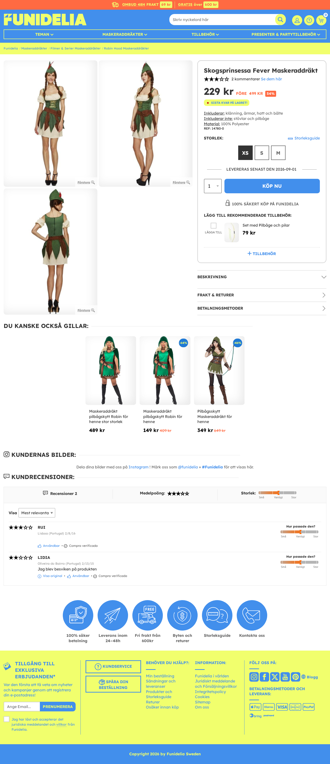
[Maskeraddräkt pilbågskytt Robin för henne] (165, 370)
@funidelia (188, 467)
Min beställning (160, 676)
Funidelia (11, 48)
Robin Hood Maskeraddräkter (126, 48)
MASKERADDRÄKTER (122, 34)
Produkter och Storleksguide (159, 694)
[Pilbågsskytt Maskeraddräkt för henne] (219, 370)
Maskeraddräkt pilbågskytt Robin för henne (162, 416)
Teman (42, 34)
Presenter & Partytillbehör (283, 34)
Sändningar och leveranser (161, 684)
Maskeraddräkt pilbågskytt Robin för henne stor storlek (108, 416)
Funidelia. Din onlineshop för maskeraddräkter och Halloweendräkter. (45, 19)
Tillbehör (203, 34)
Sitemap (202, 702)
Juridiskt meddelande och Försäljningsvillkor (216, 684)
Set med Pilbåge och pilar (266, 225)
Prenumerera (58, 706)
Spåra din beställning (113, 684)
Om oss (202, 707)
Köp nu (272, 186)
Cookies (202, 696)
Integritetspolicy (210, 691)
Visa (13, 512)
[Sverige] (254, 677)
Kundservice (116, 666)
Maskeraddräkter (34, 48)
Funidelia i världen (212, 676)
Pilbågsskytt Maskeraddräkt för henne (214, 416)
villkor (61, 724)
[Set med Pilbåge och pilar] (231, 232)
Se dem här (271, 78)
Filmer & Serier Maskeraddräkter (75, 48)
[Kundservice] (309, 20)
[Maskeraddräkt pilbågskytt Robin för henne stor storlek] (111, 370)
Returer (153, 702)
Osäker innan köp (162, 707)
